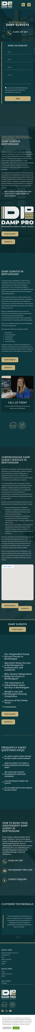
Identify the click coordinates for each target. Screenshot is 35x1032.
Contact (4, 961)
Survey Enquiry (17, 879)
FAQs (2, 957)
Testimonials (5, 955)
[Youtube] (10, 1011)
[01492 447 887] (9, 33)
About (3, 976)
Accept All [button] (16, 1028)
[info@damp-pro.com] (4, 871)
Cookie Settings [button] (7, 1028)
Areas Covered (6, 959)
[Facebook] (2, 1011)
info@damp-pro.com (20, 869)
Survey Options (6, 974)
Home (3, 972)
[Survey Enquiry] (4, 880)
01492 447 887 (20, 31)
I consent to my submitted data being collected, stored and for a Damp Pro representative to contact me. (16, 90)
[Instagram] (6, 1011)
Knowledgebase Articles (9, 953)
